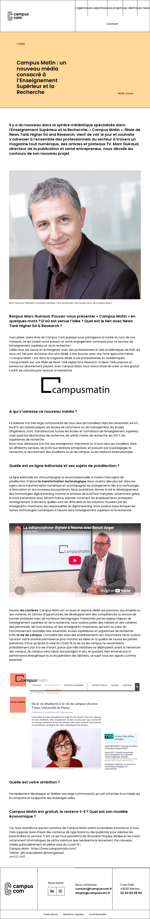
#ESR (121, 93)
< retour (21, 43)
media (129, 93)
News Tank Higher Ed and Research (42, 134)
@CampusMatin (32, 853)
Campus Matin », (108, 129)
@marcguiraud (54, 853)
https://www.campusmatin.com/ (53, 848)
